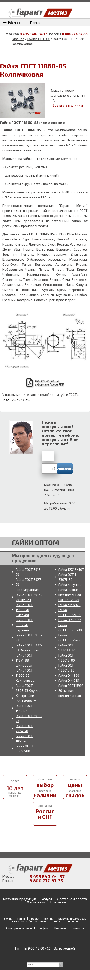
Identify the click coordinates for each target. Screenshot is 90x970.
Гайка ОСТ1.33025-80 (69, 637)
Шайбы (56, 921)
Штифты (42, 928)
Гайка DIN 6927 (69, 620)
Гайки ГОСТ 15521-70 (24, 708)
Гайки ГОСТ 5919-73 (29, 718)
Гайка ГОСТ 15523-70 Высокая (24, 610)
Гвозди (34, 918)
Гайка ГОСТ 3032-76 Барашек (24, 625)
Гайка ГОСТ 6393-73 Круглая (28, 688)
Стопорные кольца (19, 928)
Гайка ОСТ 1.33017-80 (66, 667)
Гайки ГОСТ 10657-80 (24, 738)
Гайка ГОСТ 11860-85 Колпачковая (26, 675)
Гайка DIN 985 (68, 680)
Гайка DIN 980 (68, 675)
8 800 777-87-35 (75, 34)
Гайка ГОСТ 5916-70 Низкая (29, 597)
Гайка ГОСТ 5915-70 (29, 572)
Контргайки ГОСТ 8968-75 (26, 698)
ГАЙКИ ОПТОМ (38, 39)
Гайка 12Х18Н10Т (71, 569)
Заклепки (72, 921)
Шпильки (60, 928)
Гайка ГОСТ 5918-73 (29, 637)
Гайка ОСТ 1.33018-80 (66, 657)
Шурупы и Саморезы (72, 918)
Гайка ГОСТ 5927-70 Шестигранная (29, 584)
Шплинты (77, 928)
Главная (18, 39)
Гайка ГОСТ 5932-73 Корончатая (29, 647)
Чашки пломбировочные (29, 921)
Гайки (21, 918)
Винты (48, 918)
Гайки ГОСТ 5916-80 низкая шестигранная (71, 690)
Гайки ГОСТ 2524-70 (24, 728)
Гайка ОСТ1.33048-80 (70, 627)
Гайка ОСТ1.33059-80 (69, 612)
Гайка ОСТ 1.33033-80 (66, 647)
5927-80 (23, 400)
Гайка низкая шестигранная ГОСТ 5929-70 (69, 595)
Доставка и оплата (72, 899)
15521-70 (8, 400)
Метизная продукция (19, 899)
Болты (8, 918)
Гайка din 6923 (69, 605)
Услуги (47, 899)
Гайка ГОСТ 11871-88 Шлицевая (24, 660)
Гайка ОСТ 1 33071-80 (67, 577)
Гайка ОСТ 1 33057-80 (24, 748)
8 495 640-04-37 (33, 34)
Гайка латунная (70, 585)
